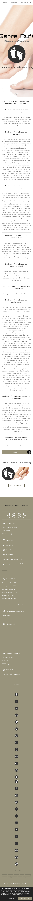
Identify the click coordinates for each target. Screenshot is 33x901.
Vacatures (17, 684)
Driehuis (22, 874)
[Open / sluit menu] (30, 2)
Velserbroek (16, 877)
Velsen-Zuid (9, 877)
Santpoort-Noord (12, 876)
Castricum (16, 874)
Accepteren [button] (25, 898)
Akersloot (4, 874)
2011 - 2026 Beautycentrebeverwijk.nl (14, 883)
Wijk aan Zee (24, 877)
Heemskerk (28, 874)
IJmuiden (4, 876)
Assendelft (10, 874)
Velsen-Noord (27, 876)
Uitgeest (20, 876)
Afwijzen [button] (11, 898)
